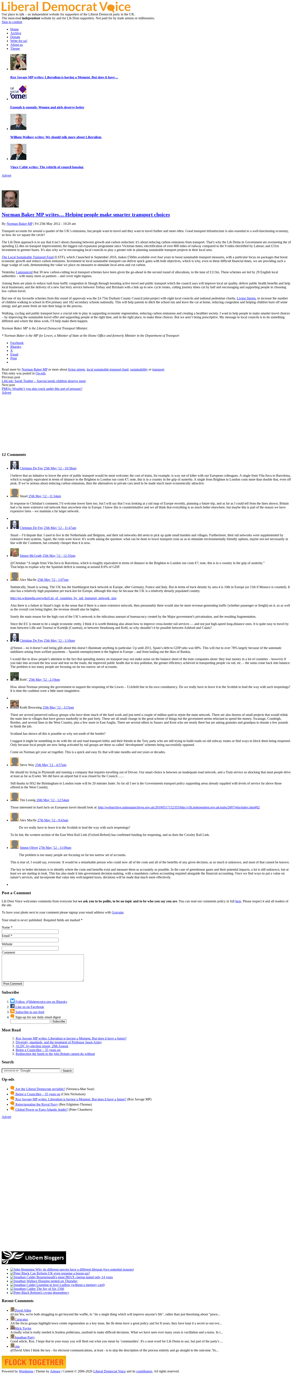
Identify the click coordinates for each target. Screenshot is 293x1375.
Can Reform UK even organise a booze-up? (59, 1273)
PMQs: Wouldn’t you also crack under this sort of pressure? (42, 389)
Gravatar (117, 912)
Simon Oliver (29, 847)
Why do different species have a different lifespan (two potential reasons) (84, 1269)
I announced (24, 272)
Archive (15, 33)
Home (14, 29)
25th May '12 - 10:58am (60, 468)
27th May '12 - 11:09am (55, 847)
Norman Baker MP (19, 223)
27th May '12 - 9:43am (52, 820)
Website (7, 944)
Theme (15, 48)
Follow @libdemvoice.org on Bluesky (41, 1002)
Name (6, 927)
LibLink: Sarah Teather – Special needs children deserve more (44, 381)
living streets (76, 369)
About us (16, 45)
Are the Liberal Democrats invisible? (40, 1089)
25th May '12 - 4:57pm (50, 765)
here (238, 901)
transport (158, 369)
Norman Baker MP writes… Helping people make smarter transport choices (86, 214)
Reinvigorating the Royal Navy (36, 1104)
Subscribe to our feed (29, 1012)
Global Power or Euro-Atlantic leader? (41, 1109)
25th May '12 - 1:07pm (52, 580)
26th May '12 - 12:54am (52, 800)
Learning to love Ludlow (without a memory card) (70, 1285)
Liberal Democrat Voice (109, 1371)
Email (6, 936)
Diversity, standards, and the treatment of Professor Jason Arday (59, 1042)
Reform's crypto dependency (49, 1292)
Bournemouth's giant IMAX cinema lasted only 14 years (74, 1277)
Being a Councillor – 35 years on (38, 1050)
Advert (6, 175)
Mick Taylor (23, 1328)
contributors (144, 1371)
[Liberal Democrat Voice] (66, 11)
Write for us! (18, 41)
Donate (15, 37)
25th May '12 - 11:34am (45, 496)
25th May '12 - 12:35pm (58, 556)
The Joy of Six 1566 (50, 1289)
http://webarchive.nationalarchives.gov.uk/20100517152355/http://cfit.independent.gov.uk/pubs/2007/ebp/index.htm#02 (179, 807)
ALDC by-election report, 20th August (42, 1046)
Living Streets (246, 298)
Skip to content (12, 22)
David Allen (23, 1310)
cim (17, 1346)
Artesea (55, 1371)
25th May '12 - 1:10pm (59, 640)
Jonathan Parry (25, 1337)
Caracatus (21, 1319)
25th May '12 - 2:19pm (44, 679)
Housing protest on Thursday (57, 1281)
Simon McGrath (31, 556)
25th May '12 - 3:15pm (58, 707)
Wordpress (26, 1371)
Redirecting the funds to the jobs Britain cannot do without (55, 1054)
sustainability (139, 369)
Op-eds (40, 373)
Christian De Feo (31, 468)
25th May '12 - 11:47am (60, 528)
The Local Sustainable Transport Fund (28, 257)
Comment (8, 952)
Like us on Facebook (29, 1007)
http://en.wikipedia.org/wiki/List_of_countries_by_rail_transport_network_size (63, 598)
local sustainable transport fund (107, 369)
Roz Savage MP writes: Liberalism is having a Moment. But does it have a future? (71, 1038)
